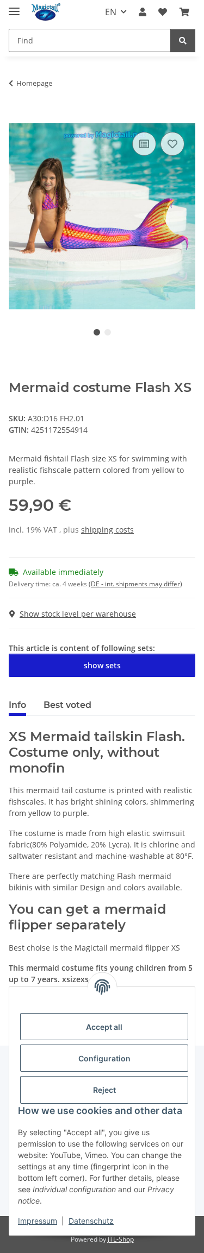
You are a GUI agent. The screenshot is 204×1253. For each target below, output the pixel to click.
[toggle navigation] (14, 7)
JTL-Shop (121, 1239)
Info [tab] (17, 705)
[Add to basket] (17, 117)
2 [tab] (107, 332)
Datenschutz (91, 1220)
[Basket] (184, 12)
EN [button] (110, 12)
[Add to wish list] (172, 144)
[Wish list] (162, 12)
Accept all (104, 1026)
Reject (104, 1089)
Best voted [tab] (67, 705)
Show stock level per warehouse (78, 614)
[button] (142, 12)
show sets (102, 665)
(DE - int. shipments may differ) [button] (135, 583)
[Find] (182, 40)
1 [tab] (97, 332)
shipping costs (107, 529)
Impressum (37, 1220)
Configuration (104, 1058)
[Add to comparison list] (144, 144)
